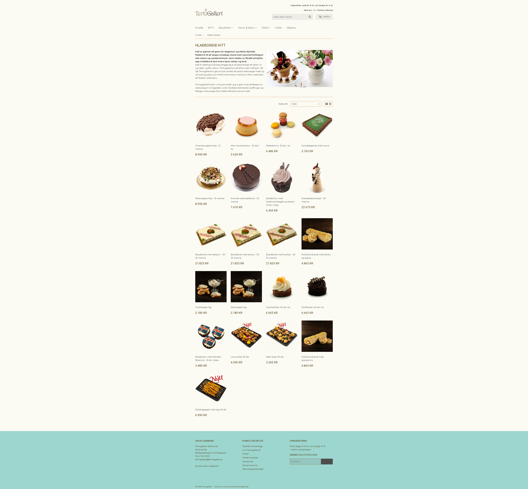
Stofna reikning (325, 10)
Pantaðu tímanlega (252, 446)
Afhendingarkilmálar (253, 469)
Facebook (247, 461)
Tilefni (265, 28)
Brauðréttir (225, 28)
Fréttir (278, 28)
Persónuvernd (249, 465)
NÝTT (211, 28)
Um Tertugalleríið (251, 450)
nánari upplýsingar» (301, 449)
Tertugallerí (207, 486)
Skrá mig (327, 462)
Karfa (326, 17)
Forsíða (199, 28)
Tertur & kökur (246, 28)
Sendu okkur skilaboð (206, 466)
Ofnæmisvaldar (250, 457)
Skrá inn (308, 10)
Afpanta (291, 28)
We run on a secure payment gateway (231, 486)
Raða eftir (283, 104)
